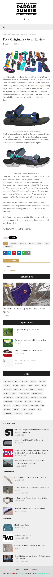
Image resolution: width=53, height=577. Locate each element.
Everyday (43, 397)
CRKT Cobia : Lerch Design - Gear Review (30, 477)
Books (24, 409)
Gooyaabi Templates (43, 573)
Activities (7, 405)
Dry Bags (33, 397)
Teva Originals (40, 85)
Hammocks (8, 401)
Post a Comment (9, 270)
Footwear (13, 244)
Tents (44, 385)
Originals (23, 244)
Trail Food (18, 413)
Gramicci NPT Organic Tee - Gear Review (30, 545)
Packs (23, 385)
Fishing (15, 385)
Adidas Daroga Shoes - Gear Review (28, 350)
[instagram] (28, 19)
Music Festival (36, 393)
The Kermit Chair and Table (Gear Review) (30, 340)
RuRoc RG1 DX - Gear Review (25, 361)
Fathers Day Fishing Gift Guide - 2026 (28, 440)
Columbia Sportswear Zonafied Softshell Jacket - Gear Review (32, 557)
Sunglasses (7, 389)
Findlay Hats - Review (22, 535)
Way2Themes (21, 573)
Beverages (16, 405)
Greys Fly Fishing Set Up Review (26, 330)
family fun (28, 413)
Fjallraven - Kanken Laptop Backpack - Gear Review (24, 310)
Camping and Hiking (10, 381)
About (26, 570)
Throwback (12, 35)
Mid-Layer (28, 401)
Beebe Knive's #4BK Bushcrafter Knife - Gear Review (31, 488)
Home (5, 35)
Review (31, 244)
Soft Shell (7, 409)
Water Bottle (29, 389)
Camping (42, 381)
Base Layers (18, 389)
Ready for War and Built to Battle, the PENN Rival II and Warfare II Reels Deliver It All (31, 451)
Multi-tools (34, 405)
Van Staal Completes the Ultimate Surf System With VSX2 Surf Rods (32, 431)
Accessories (24, 381)
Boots (37, 385)
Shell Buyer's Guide (21, 525)
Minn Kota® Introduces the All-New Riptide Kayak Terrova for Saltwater (30, 462)
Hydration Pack (24, 393)
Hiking (33, 381)
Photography (8, 413)
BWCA (30, 385)
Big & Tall (16, 409)
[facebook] (24, 19)
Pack (42, 405)
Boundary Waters (21, 397)
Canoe (25, 405)
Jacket (6, 393)
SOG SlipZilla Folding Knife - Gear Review (30, 508)
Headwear (18, 401)
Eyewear (39, 389)
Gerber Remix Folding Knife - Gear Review (30, 498)
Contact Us (34, 570)
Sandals (39, 244)
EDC (39, 409)
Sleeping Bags (8, 397)
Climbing (32, 409)
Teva (17, 77)
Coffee (14, 393)
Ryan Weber (7, 44)
